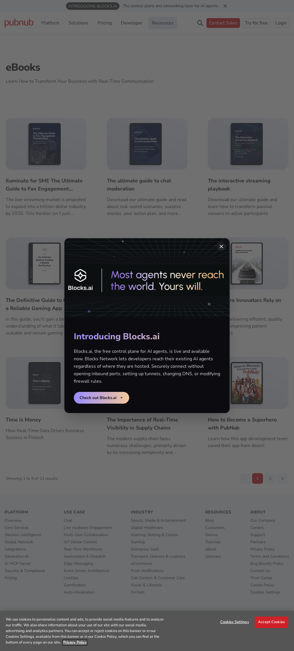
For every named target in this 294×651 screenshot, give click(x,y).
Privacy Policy (75, 642)
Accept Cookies (271, 622)
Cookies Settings (234, 622)
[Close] (221, 246)
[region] (147, 631)
